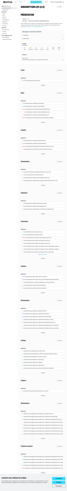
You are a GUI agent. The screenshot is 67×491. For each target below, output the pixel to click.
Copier (60, 6)
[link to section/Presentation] (20, 15)
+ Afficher (43, 85)
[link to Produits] (20, 130)
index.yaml (26, 38)
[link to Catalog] (20, 341)
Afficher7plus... (42, 254)
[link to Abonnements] (20, 162)
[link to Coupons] (20, 266)
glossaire (41, 26)
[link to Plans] (20, 93)
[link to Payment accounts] (20, 446)
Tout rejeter (59, 482)
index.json (26, 35)
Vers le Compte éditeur (56, 2)
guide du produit (31, 26)
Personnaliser (59, 486)
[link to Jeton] (20, 70)
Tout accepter (58, 478)
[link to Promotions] (20, 222)
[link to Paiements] (20, 193)
